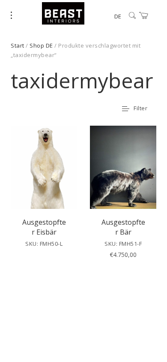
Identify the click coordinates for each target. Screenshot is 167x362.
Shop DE (41, 45)
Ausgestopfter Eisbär (44, 226)
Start (17, 45)
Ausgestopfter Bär (123, 226)
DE (117, 16)
